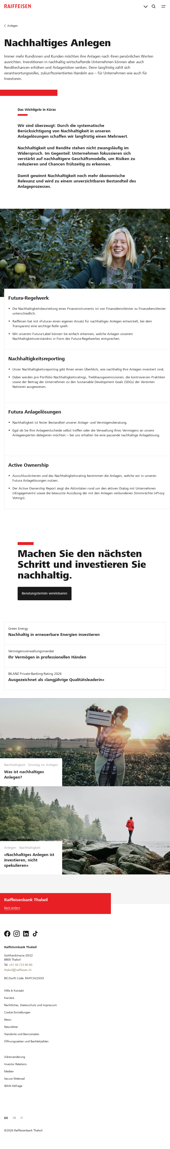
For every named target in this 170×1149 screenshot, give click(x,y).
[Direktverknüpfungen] (145, 6)
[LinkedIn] (26, 934)
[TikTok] (35, 934)
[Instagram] (16, 934)
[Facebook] (7, 934)
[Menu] (163, 6)
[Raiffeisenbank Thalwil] (17, 6)
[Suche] (153, 6)
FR (14, 1118)
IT (22, 1118)
